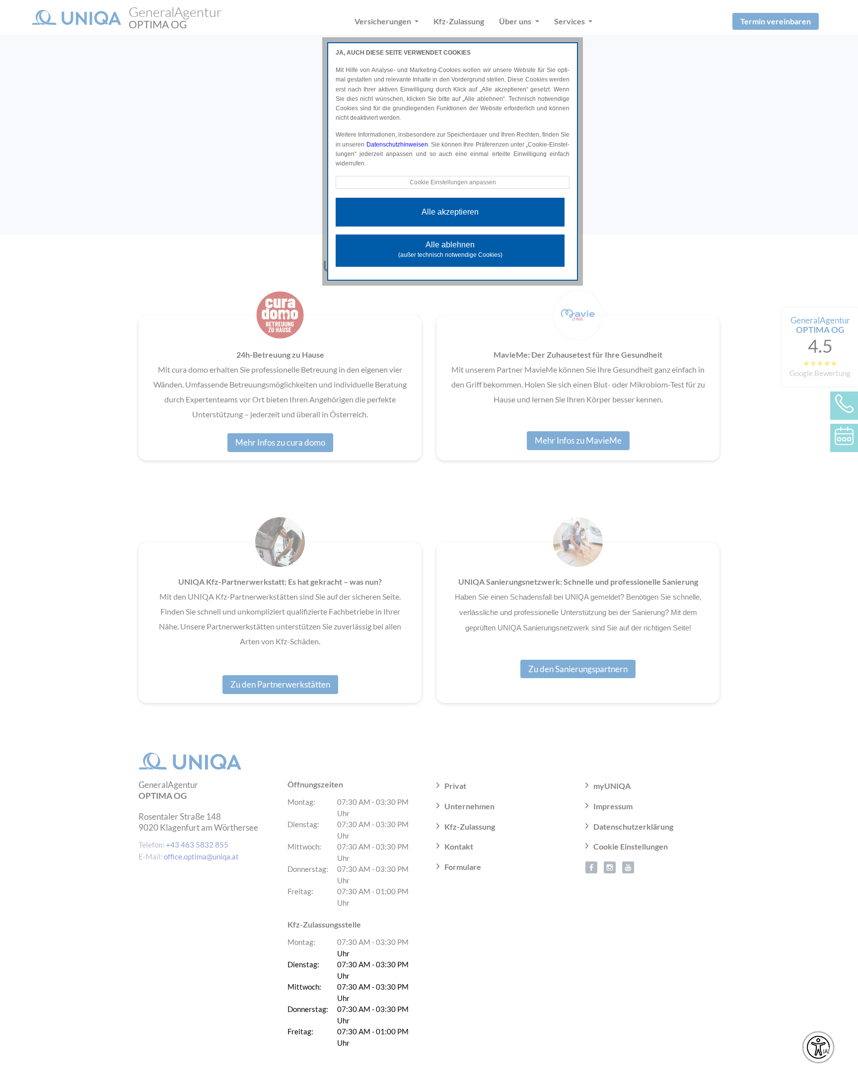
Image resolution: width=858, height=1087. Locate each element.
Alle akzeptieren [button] (450, 212)
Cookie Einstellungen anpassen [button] (453, 182)
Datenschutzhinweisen (397, 144)
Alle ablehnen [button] (450, 249)
